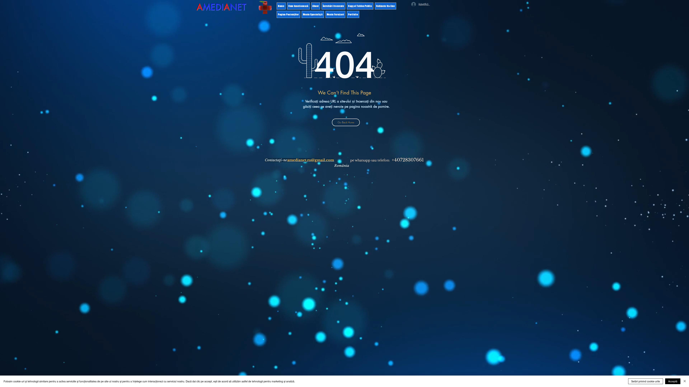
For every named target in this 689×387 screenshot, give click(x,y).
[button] (265, 7)
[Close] (685, 381)
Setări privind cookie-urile (645, 381)
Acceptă (672, 381)
